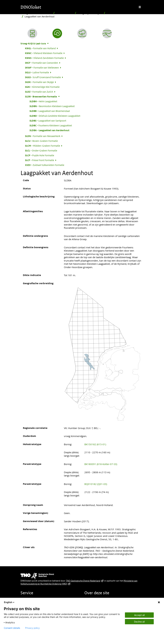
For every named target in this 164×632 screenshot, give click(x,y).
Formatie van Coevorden (41, 62)
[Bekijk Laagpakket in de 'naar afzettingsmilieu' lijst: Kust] (82, 33)
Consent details (12, 628)
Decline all (139, 621)
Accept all (139, 615)
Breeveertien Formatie (119, 13)
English (8, 602)
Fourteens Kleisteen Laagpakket (50, 125)
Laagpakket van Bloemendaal (49, 111)
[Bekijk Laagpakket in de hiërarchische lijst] (32, 33)
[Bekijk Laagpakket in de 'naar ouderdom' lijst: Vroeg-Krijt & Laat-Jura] (57, 33)
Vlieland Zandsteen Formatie (44, 57)
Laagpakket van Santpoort (47, 120)
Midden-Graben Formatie (42, 145)
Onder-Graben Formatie (41, 150)
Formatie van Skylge (39, 82)
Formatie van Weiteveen (42, 67)
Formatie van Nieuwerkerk (42, 136)
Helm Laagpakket (43, 101)
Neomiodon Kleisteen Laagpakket (52, 106)
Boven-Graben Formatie (41, 140)
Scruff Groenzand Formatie (43, 77)
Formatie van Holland (40, 48)
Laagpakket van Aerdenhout (49, 130)
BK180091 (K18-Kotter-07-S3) (100, 464)
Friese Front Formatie (39, 160)
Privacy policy (32, 628)
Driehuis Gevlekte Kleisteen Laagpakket (54, 115)
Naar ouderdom (65, 13)
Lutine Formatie (37, 72)
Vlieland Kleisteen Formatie (43, 53)
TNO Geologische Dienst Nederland (83, 580)
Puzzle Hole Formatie (39, 155)
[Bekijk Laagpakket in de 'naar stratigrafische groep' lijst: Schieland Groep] (107, 33)
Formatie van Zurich (39, 91)
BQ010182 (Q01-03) (95, 484)
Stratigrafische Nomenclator (36, 13)
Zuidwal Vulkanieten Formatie (44, 165)
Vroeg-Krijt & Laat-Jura (90, 13)
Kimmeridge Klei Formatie (42, 86)
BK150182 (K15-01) (95, 444)
